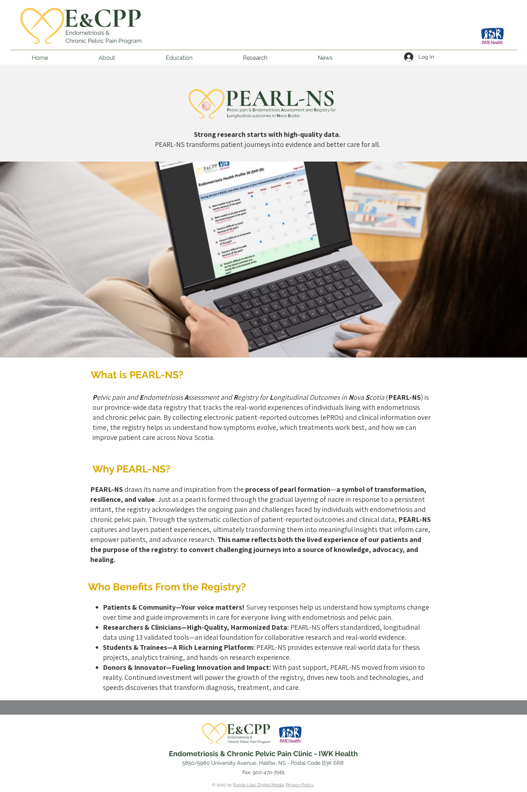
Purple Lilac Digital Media (258, 784)
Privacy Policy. (300, 784)
